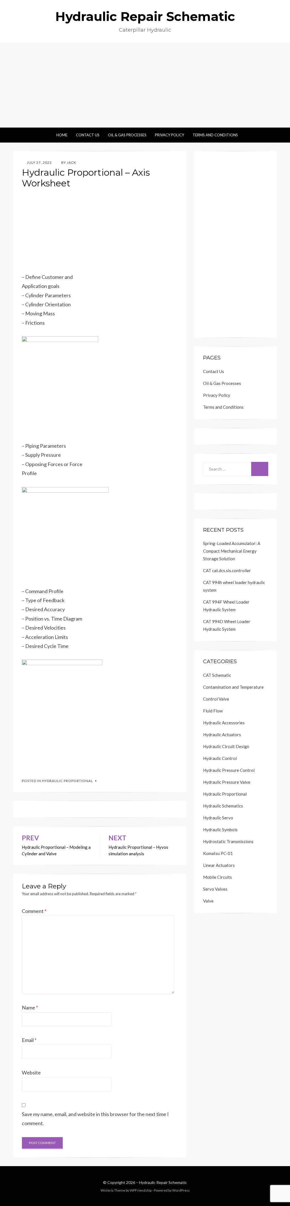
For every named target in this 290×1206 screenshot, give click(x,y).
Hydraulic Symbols (220, 829)
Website (31, 1072)
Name (30, 1007)
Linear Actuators (219, 865)
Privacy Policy (169, 135)
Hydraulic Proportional (67, 781)
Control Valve (216, 698)
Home (61, 135)
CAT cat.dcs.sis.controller (227, 570)
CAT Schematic (217, 675)
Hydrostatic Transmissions (228, 841)
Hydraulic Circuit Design (226, 746)
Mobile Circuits (217, 877)
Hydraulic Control (220, 758)
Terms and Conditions (215, 135)
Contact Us (87, 135)
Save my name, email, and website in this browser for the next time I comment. (95, 1118)
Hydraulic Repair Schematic (145, 16)
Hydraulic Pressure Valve (226, 782)
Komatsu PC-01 (218, 853)
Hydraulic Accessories (224, 722)
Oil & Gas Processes (127, 135)
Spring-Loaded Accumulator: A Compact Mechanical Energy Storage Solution (231, 551)
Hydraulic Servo (218, 817)
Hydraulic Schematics (223, 805)
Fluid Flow (213, 710)
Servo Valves (215, 888)
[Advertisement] (145, 85)
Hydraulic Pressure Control (229, 770)
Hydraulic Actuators (222, 734)
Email (29, 1040)
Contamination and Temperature (233, 687)
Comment (34, 911)
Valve (208, 900)
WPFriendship (141, 1190)
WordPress (181, 1190)
